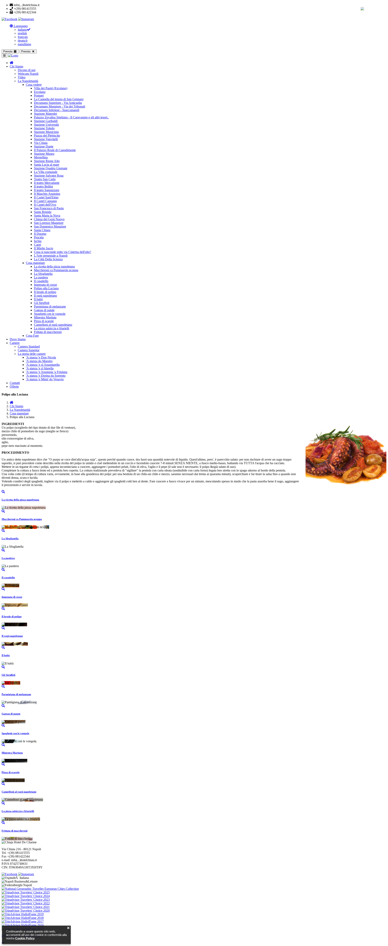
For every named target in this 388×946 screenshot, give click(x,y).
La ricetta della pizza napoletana (54, 266)
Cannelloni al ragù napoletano (53, 324)
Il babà (38, 299)
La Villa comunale (45, 172)
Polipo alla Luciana (46, 288)
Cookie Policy (25, 938)
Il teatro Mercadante (46, 183)
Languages (20, 26)
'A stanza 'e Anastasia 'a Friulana (46, 372)
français (23, 37)
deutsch (22, 40)
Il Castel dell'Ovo (45, 204)
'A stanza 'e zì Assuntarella (43, 364)
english (22, 33)
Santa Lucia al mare (46, 164)
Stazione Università (46, 124)
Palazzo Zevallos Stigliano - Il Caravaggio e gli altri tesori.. (71, 117)
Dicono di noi (26, 70)
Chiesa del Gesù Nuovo (49, 219)
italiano (22, 29)
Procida (39, 237)
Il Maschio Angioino (47, 193)
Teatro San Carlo (45, 179)
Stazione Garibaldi (46, 121)
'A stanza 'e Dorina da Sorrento (45, 375)
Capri (37, 244)
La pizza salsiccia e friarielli (51, 328)
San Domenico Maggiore (50, 226)
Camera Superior (28, 350)
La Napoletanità (28, 81)
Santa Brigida (42, 212)
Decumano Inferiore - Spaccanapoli (56, 110)
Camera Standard (29, 346)
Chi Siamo (16, 66)
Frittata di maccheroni (48, 332)
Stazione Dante (43, 146)
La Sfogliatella (43, 273)
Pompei (39, 95)
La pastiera (41, 277)
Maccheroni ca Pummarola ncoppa (56, 270)
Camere (15, 343)
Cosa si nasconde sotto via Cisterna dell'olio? (62, 252)
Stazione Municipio (46, 132)
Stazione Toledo (44, 128)
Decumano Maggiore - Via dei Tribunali (59, 106)
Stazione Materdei (45, 113)
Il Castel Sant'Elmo (46, 197)
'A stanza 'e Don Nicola (41, 357)
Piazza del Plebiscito (47, 135)
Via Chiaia (40, 142)
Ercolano (39, 92)
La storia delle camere (32, 353)
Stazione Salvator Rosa (48, 175)
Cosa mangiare (35, 263)
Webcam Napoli (28, 73)
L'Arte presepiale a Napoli (50, 255)
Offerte (14, 386)
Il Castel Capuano (45, 201)
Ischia (37, 241)
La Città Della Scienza (48, 259)
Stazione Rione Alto (47, 161)
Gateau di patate (44, 310)
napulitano (24, 44)
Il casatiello (41, 281)
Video (21, 77)
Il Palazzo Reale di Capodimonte (55, 150)
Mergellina (41, 157)
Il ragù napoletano (45, 295)
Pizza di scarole (44, 321)
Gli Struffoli (41, 303)
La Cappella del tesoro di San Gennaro (58, 99)
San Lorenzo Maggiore (48, 223)
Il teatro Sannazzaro (46, 190)
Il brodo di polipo (45, 292)
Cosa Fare (32, 335)
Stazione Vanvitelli (46, 139)
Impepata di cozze (45, 284)
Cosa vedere (34, 84)
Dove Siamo (18, 339)
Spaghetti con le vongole (49, 313)
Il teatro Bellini (43, 186)
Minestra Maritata (45, 317)
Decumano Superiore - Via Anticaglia (58, 102)
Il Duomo (40, 233)
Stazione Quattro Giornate (50, 168)
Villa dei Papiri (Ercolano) (50, 88)
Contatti (15, 383)
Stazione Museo (44, 153)
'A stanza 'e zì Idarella (40, 368)
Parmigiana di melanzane (50, 306)
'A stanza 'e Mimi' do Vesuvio (45, 379)
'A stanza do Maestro (39, 361)
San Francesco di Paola (49, 208)
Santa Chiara (42, 230)
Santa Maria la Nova (47, 215)
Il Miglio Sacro (43, 248)
